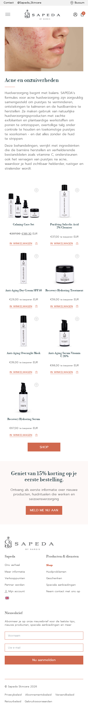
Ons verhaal (12, 565)
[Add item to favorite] (36, 190)
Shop (44, 447)
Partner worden (15, 585)
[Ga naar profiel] (75, 14)
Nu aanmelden (44, 660)
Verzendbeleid (64, 695)
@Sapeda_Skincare (29, 2)
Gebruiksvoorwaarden (38, 701)
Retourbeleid (13, 701)
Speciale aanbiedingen (61, 585)
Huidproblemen (56, 572)
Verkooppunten (15, 578)
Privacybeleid (13, 695)
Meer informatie (15, 572)
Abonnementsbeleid (38, 695)
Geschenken (54, 578)
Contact (9, 2)
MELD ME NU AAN (44, 510)
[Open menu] (8, 14)
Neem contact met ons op (63, 591)
